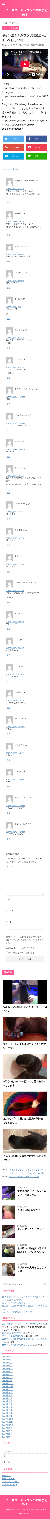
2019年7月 (7, 1362)
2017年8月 (7, 1431)
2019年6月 (7, 1365)
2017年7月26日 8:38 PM (15, 338)
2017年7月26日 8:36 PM (15, 307)
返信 (8, 202)
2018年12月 (7, 1383)
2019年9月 (7, 1356)
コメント (9, 866)
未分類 (15, 169)
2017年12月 (7, 1419)
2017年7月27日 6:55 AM (15, 622)
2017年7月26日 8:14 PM (15, 281)
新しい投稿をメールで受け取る (21, 952)
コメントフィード (10, 1481)
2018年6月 (7, 1401)
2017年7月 (7, 1434)
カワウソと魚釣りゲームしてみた (24, 1176)
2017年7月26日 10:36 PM (15, 449)
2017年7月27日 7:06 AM (15, 700)
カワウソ (8, 169)
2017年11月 (7, 1422)
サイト (9, 922)
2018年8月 (7, 1395)
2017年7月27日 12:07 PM (15, 806)
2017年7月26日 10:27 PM (15, 397)
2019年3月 (7, 1374)
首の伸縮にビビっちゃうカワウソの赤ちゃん (23, 1297)
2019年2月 (7, 1377)
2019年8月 (7, 1359)
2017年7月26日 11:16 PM (15, 512)
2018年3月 (7, 1410)
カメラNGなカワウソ (28, 1210)
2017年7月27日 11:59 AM (15, 727)
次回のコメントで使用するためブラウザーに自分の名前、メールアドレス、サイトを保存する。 (24, 939)
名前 (8, 899)
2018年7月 (7, 1398)
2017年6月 (7, 1437)
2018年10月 (7, 1389)
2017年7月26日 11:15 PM (15, 476)
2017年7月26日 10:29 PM (15, 423)
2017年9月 (7, 1428)
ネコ (5, 1456)
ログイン (6, 1475)
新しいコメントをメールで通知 (21, 948)
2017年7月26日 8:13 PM (15, 254)
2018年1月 (7, 1416)
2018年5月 (7, 1404)
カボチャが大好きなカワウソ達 (17, 1312)
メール (9, 911)
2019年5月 (7, 1368)
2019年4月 (7, 1371)
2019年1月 (7, 1380)
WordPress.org (9, 1484)
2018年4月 (7, 1407)
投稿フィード (8, 1478)
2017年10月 (7, 1425)
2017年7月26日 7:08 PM (15, 189)
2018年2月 (7, 1413)
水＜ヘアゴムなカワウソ (30, 1229)
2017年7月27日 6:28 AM (15, 591)
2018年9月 (7, 1392)
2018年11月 (7, 1386)
